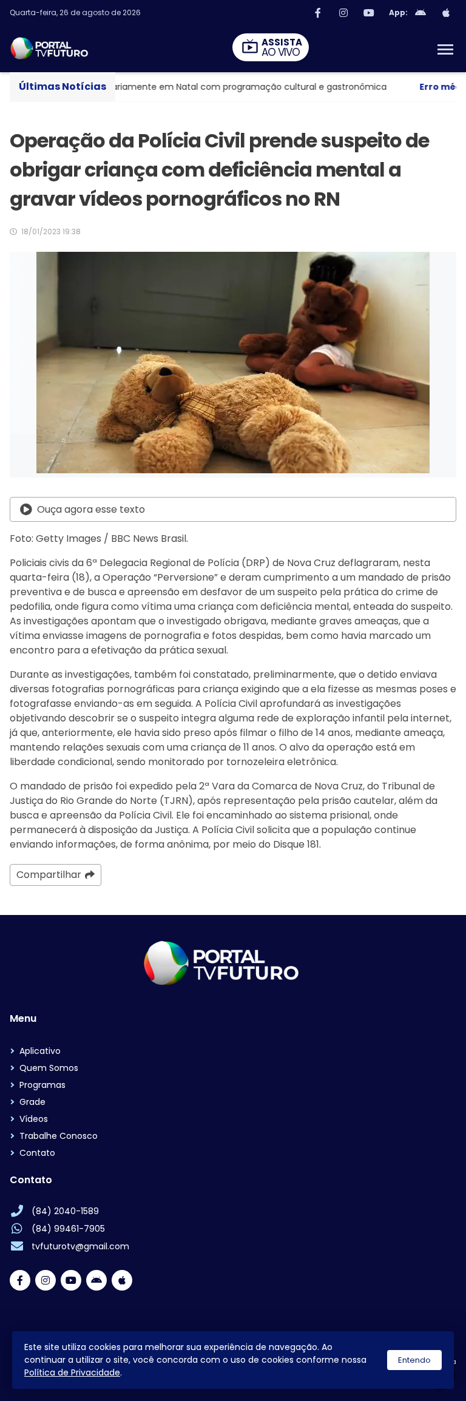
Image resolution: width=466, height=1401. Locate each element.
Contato (37, 1153)
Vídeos (33, 1119)
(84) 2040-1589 (65, 1211)
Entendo (414, 1360)
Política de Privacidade (72, 1372)
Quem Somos (48, 1068)
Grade (32, 1102)
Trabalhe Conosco (58, 1136)
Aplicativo (40, 1051)
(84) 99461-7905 (68, 1229)
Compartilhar (48, 875)
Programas (42, 1085)
